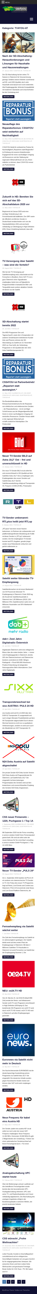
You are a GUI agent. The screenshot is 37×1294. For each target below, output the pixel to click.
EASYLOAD (15, 141)
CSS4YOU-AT (18, 70)
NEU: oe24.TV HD (12, 990)
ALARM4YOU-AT (17, 139)
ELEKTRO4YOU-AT (26, 141)
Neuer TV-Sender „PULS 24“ (18, 870)
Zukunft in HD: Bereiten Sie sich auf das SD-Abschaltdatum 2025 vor (17, 200)
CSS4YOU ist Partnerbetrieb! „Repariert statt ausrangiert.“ (18, 386)
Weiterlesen (8, 96)
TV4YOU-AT (27, 70)
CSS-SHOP (27, 393)
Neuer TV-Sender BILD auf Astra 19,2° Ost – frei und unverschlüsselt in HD (17, 460)
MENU (7, 2)
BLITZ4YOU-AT (28, 139)
